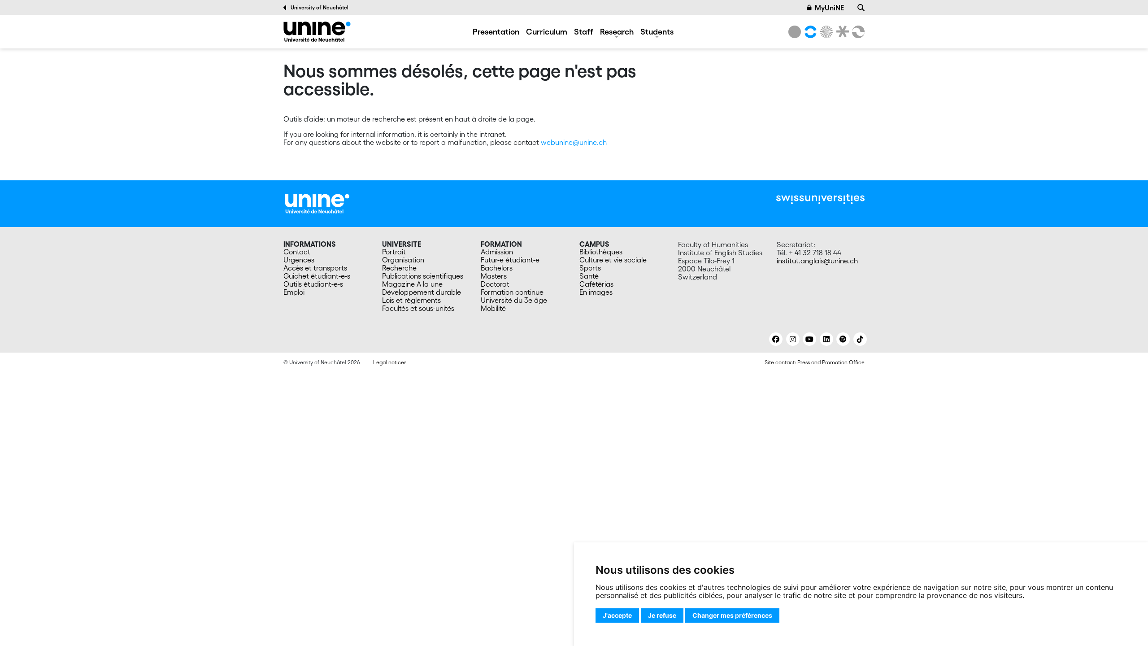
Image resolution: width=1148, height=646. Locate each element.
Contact (296, 252)
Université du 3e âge (514, 300)
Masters (494, 276)
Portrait (394, 252)
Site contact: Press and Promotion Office (815, 362)
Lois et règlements (411, 300)
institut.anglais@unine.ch (817, 261)
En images (596, 292)
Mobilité (493, 308)
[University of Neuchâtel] (794, 32)
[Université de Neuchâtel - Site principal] (317, 203)
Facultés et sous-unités (418, 308)
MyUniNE (829, 8)
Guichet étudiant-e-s (316, 276)
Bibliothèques (600, 252)
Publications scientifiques (422, 276)
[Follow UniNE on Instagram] (793, 339)
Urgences (298, 260)
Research (617, 31)
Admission (497, 252)
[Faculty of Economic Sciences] (857, 32)
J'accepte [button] (617, 615)
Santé (589, 276)
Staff (583, 31)
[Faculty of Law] (841, 32)
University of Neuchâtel (319, 7)
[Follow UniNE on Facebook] (776, 339)
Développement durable (421, 292)
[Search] (861, 8)
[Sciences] (825, 32)
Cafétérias (596, 284)
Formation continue (512, 292)
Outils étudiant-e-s (313, 284)
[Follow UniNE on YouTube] (809, 339)
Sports (590, 268)
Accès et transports (315, 268)
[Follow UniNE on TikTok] (860, 339)
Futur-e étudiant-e (510, 260)
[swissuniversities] (820, 199)
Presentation (496, 31)
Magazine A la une (412, 284)
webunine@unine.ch (574, 142)
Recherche (399, 268)
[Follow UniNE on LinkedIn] (826, 339)
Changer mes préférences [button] (732, 615)
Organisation (403, 260)
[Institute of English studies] (317, 32)
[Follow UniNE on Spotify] (843, 339)
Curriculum (546, 31)
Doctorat (495, 284)
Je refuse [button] (662, 615)
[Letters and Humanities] (809, 32)
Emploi (293, 292)
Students (657, 31)
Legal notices (389, 362)
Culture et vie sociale (613, 260)
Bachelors (497, 268)
